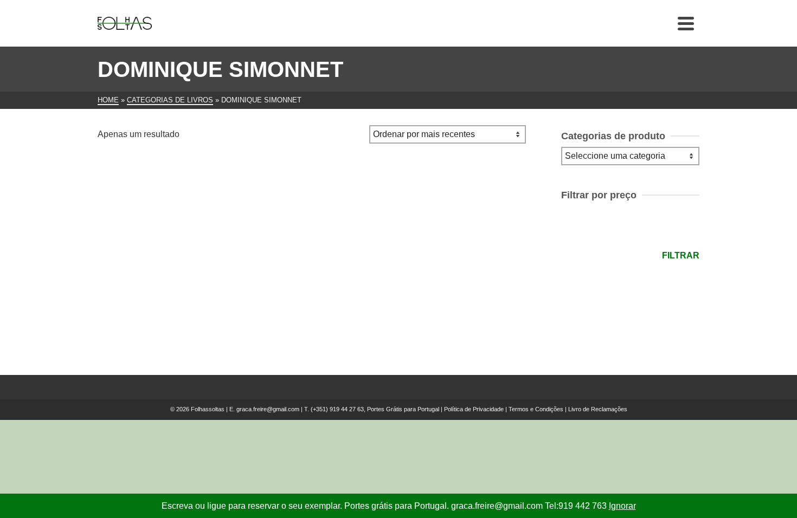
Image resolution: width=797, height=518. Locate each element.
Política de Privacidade (474, 409)
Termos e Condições (536, 409)
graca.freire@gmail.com (267, 409)
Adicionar (165, 309)
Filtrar (680, 255)
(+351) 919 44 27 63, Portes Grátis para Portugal (376, 409)
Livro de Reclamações (597, 409)
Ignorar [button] (622, 505)
